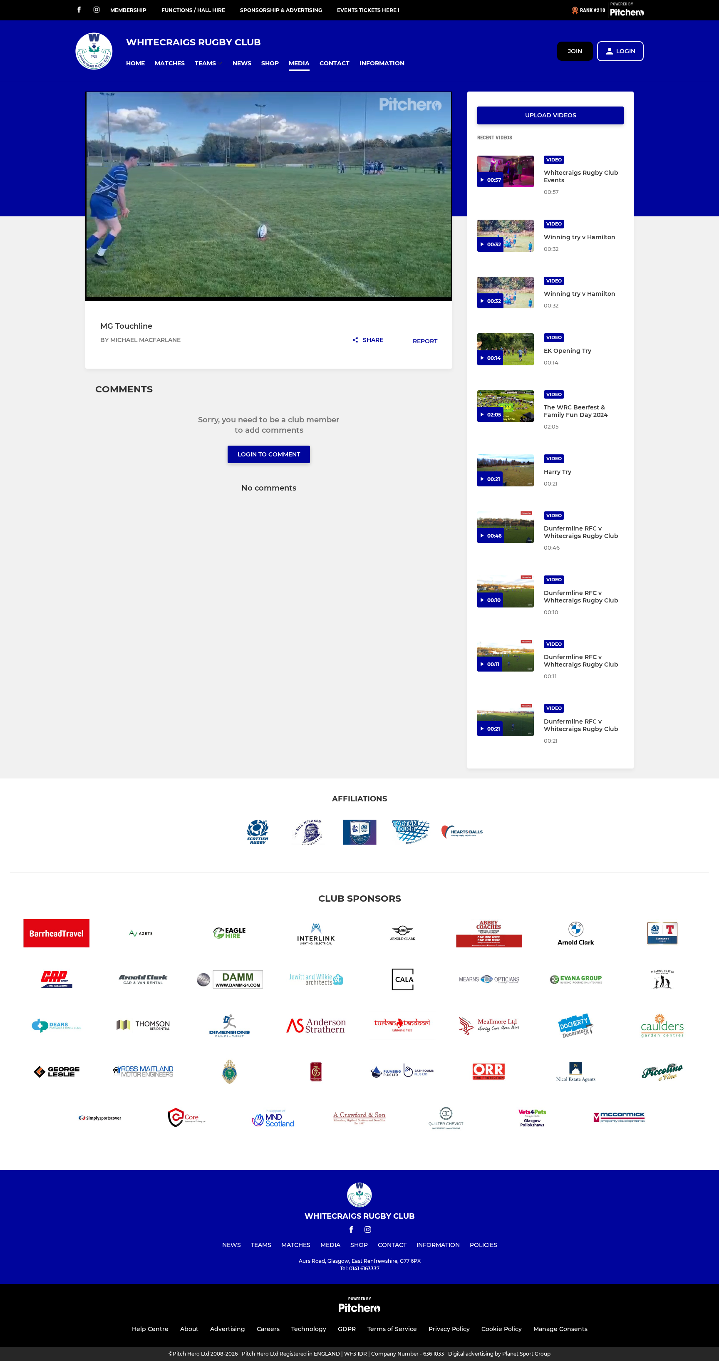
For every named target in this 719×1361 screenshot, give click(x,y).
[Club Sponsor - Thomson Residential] (143, 1027)
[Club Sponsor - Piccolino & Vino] (662, 1073)
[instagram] (96, 10)
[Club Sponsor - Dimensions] (229, 1027)
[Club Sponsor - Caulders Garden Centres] (662, 1027)
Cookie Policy (501, 1329)
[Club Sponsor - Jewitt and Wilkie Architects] (316, 981)
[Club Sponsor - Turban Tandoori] (402, 1027)
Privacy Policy (449, 1329)
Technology (308, 1329)
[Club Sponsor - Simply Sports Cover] (100, 1119)
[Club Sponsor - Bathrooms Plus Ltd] (402, 1073)
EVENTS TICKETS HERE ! (368, 10)
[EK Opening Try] (505, 349)
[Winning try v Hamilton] (505, 236)
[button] (135, 63)
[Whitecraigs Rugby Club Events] (505, 172)
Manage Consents (560, 1329)
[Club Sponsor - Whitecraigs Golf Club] (229, 1073)
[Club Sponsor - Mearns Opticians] (489, 981)
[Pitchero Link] (627, 14)
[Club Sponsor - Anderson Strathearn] (316, 1027)
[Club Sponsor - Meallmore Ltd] (489, 1027)
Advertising (227, 1329)
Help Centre (150, 1329)
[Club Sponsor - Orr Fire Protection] (489, 1073)
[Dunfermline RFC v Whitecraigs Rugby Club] (505, 527)
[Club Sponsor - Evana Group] (576, 981)
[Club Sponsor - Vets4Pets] (532, 1119)
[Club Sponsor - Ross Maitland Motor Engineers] (143, 1073)
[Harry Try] (505, 470)
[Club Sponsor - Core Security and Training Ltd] (186, 1119)
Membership (128, 10)
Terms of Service (392, 1329)
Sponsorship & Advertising (281, 10)
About (189, 1329)
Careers (268, 1329)
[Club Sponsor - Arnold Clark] (143, 981)
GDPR (347, 1329)
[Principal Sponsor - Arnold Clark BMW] (576, 934)
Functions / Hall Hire (193, 10)
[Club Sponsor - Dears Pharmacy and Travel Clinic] (56, 1027)
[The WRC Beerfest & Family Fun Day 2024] (505, 406)
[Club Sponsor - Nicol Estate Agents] (576, 1073)
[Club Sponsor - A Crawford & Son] (359, 1119)
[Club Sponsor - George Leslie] (56, 1073)
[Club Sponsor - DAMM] (229, 981)
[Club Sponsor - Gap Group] (56, 981)
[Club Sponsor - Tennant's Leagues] (662, 934)
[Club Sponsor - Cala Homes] (402, 981)
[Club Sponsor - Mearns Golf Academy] (662, 981)
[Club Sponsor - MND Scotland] (273, 1119)
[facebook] (79, 10)
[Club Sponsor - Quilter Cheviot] (446, 1119)
